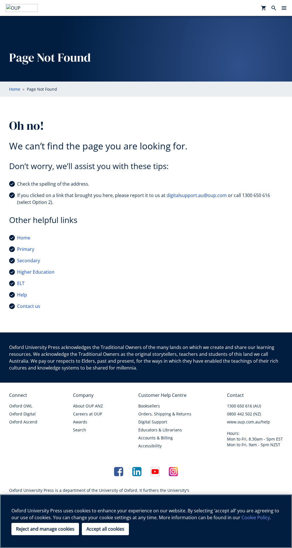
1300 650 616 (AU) (244, 406)
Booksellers (149, 406)
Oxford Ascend (23, 422)
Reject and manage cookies (45, 529)
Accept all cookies (105, 529)
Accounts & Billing (155, 438)
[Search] (273, 8)
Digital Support (152, 422)
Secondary (28, 260)
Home (23, 238)
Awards (80, 422)
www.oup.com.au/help (248, 422)
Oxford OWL (20, 406)
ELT (21, 283)
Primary (25, 249)
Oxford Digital (22, 414)
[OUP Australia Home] (22, 8)
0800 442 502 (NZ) (244, 414)
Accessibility (150, 445)
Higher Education (35, 272)
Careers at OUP (87, 414)
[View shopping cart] (263, 8)
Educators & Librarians (160, 430)
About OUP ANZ (88, 406)
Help (22, 295)
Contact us (28, 306)
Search (79, 430)
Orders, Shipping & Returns (164, 414)
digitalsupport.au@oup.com (197, 195)
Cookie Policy (256, 517)
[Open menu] (284, 8)
